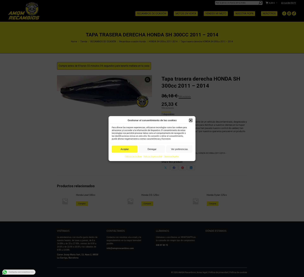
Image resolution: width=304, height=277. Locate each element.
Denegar (152, 149)
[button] (190, 120)
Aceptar (125, 149)
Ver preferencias (179, 149)
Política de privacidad (152, 156)
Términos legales (171, 156)
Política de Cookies (133, 156)
